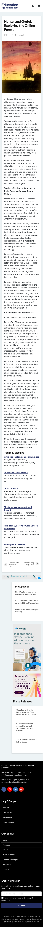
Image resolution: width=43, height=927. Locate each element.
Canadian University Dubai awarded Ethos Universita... (27, 601)
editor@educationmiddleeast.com (15, 782)
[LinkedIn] (15, 789)
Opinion (6, 869)
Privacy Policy (8, 822)
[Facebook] (3, 789)
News (5, 840)
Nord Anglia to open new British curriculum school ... (26, 593)
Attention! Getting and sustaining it (21, 457)
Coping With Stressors (14, 544)
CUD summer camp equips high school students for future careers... (24, 727)
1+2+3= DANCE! (11, 488)
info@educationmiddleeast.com (14, 775)
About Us (6, 807)
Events (5, 850)
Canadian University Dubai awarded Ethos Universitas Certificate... (26, 712)
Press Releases (9, 855)
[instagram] (9, 789)
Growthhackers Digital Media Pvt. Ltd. (26, 922)
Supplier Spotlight (10, 859)
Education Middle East (10, 917)
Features (6, 845)
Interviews (7, 864)
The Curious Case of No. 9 (16, 472)
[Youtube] (21, 789)
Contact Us (7, 812)
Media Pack (7, 817)
